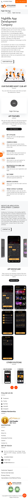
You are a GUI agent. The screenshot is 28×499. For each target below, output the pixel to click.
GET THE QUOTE (21, 1)
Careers (3, 440)
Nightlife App (14, 280)
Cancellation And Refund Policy (11, 478)
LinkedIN (5, 406)
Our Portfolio (7, 61)
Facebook (6, 398)
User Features (14, 129)
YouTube (5, 403)
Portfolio (3, 435)
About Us (3, 433)
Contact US (6, 229)
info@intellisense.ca (9, 462)
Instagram (5, 408)
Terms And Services (7, 473)
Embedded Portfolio (6, 438)
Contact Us (4, 443)
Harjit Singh (7, 459)
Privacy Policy (5, 475)
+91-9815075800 (7, 1)
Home (9, 12)
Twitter (5, 401)
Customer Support (7, 470)
